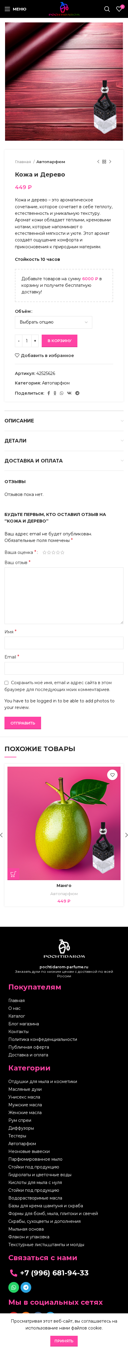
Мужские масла (25, 1105)
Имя (10, 632)
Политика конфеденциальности (42, 1039)
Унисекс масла (24, 1097)
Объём (23, 311)
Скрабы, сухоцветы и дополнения (44, 1221)
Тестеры (17, 1136)
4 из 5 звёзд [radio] (58, 552)
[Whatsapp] (13, 1287)
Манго (64, 885)
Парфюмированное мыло (35, 1159)
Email (11, 657)
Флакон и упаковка (28, 1237)
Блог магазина (23, 1024)
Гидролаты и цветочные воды (39, 1174)
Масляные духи (25, 1089)
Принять (64, 1341)
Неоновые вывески (29, 1151)
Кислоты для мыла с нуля (35, 1182)
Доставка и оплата (28, 1055)
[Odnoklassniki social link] (55, 393)
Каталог (16, 1016)
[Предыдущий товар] (98, 162)
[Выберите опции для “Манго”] (13, 874)
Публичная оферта (28, 1047)
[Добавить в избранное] (112, 775)
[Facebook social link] (49, 393)
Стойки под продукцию (33, 1167)
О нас (14, 1008)
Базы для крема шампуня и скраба (45, 1205)
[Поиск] (107, 9)
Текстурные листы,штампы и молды (46, 1244)
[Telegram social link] (77, 393)
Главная (23, 161)
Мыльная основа (26, 1229)
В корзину (59, 340)
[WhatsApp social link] (61, 393)
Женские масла (25, 1112)
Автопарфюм (50, 161)
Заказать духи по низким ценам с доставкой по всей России (64, 971)
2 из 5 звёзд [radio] (49, 552)
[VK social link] (69, 393)
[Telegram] (26, 1287)
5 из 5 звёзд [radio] (62, 552)
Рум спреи (19, 1120)
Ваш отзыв (17, 562)
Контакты (18, 1031)
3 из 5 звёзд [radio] (53, 552)
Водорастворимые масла (35, 1198)
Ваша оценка (20, 552)
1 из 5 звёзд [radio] (44, 552)
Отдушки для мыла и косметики (42, 1081)
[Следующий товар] (110, 162)
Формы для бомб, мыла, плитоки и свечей (53, 1213)
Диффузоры (21, 1128)
